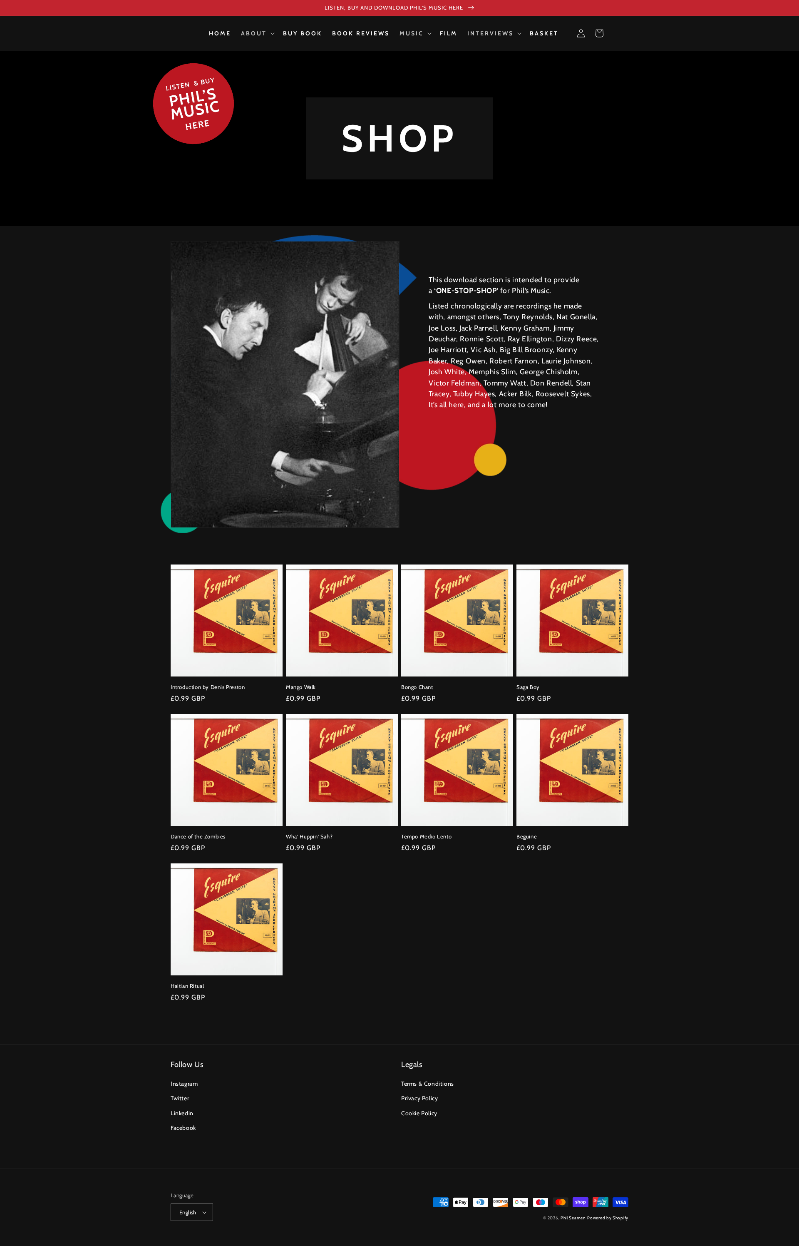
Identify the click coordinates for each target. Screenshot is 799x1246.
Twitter (180, 1098)
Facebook (183, 1128)
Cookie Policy (419, 1113)
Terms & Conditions (427, 1083)
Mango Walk (301, 687)
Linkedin (182, 1113)
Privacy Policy (419, 1098)
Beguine (526, 836)
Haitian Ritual (187, 985)
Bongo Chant (417, 687)
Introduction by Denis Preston (208, 687)
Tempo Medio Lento (426, 836)
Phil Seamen (573, 1218)
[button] (257, 33)
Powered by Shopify (607, 1218)
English (187, 1212)
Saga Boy (528, 687)
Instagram (184, 1083)
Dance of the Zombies (198, 836)
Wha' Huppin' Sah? (309, 836)
